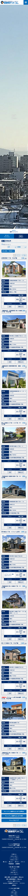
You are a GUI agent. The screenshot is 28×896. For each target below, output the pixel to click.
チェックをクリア (14, 820)
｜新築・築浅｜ (14, 892)
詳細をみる (20, 306)
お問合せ (14, 885)
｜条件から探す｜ (14, 856)
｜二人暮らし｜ (14, 870)
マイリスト (22, 883)
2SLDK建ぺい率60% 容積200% (21, 465)
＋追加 (9, 306)
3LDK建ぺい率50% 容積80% (21, 798)
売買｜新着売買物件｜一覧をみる (14, 879)
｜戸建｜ (14, 890)
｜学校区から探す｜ (14, 859)
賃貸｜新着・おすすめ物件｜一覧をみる (14, 877)
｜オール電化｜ (14, 893)
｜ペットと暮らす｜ (14, 874)
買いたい (5, 861)
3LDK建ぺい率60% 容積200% (21, 575)
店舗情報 (17, 863)
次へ (25, 255)
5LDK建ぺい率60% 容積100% (21, 741)
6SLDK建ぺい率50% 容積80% (21, 632)
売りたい (17, 861)
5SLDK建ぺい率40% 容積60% (21, 355)
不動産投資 (11, 863)
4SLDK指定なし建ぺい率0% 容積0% (21, 299)
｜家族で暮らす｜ (14, 872)
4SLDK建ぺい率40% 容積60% (21, 412)
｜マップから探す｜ (14, 858)
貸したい (11, 861)
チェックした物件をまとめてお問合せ (14, 811)
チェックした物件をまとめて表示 (14, 816)
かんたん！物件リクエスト (14, 881)
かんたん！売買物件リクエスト (10, 883)
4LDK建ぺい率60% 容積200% (21, 520)
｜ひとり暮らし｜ (14, 868)
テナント (23, 861)
